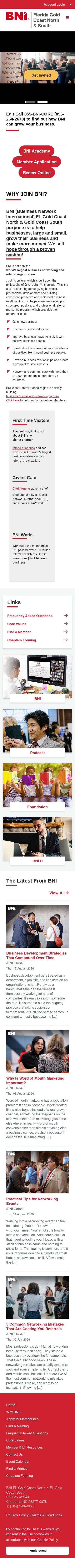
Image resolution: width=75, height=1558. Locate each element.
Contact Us (14, 1454)
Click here (12, 400)
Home (10, 1404)
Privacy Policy (17, 1514)
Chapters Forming (21, 640)
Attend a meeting (23, 448)
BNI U (37, 861)
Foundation (37, 806)
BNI (37, 698)
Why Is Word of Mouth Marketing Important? (35, 1080)
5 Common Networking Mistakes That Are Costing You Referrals (35, 1326)
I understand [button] (38, 1550)
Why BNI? (13, 1411)
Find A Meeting (17, 1426)
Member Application (37, 162)
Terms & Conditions (47, 1514)
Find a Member (19, 631)
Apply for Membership (22, 1418)
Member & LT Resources (24, 1447)
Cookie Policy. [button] (48, 1540)
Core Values (16, 623)
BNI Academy (36, 151)
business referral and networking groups (32, 396)
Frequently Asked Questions (29, 615)
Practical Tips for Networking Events (32, 1201)
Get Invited (41, 75)
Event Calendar (17, 1461)
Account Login (54, 4)
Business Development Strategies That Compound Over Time (36, 955)
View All (57, 893)
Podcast (37, 752)
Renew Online (37, 172)
